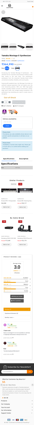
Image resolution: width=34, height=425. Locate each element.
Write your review (18, 296)
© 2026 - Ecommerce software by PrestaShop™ (17, 422)
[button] (24, 6)
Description (23, 159)
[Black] (17, 68)
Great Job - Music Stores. (9, 385)
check (7, 125)
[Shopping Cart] (31, 6)
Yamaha (8, 60)
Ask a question (17, 300)
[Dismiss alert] (31, 132)
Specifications (8, 159)
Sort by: (7, 317)
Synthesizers (20, 60)
